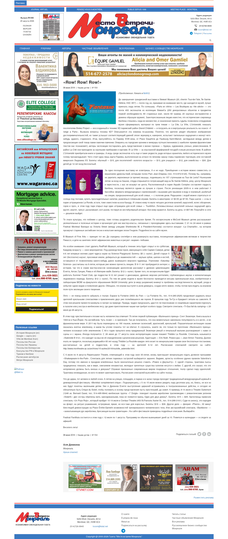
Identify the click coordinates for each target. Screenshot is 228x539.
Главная (25, 48)
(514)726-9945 (205, 25)
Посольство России (25, 341)
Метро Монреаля (24, 359)
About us (125, 521)
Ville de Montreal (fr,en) (27, 338)
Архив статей (70, 452)
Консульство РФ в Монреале (30, 350)
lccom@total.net (205, 29)
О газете (125, 514)
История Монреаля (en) (27, 332)
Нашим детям (83, 87)
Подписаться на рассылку (134, 525)
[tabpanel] (85, 477)
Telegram (198, 33)
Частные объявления (95, 48)
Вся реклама (126, 48)
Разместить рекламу (204, 497)
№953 (146, 93)
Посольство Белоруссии (28, 347)
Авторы (66, 48)
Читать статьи (179, 514)
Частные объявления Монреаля (188, 517)
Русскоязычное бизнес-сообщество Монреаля (189, 527)
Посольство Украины (26, 344)
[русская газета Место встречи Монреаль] (33, 518)
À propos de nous (129, 517)
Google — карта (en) (26, 335)
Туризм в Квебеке (25, 353)
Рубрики (46, 48)
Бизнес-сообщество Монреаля (164, 48)
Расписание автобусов (27, 356)
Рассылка (207, 33)
